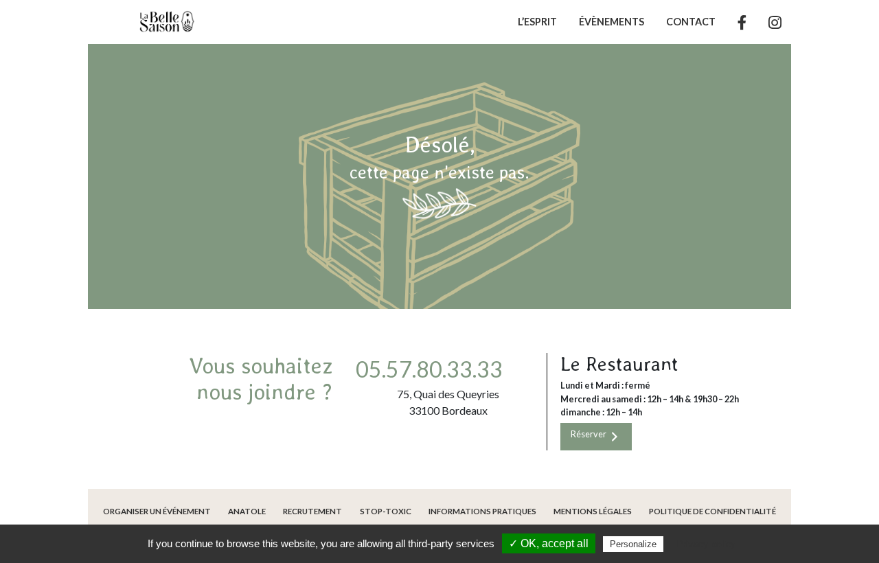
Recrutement (312, 511)
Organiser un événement (157, 511)
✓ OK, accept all (549, 543)
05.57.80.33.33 (429, 369)
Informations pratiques (482, 511)
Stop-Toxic (385, 511)
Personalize (633, 544)
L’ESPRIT (537, 21)
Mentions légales (592, 511)
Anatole (247, 511)
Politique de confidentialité (712, 511)
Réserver (589, 433)
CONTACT (691, 21)
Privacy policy (705, 543)
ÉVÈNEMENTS (611, 21)
